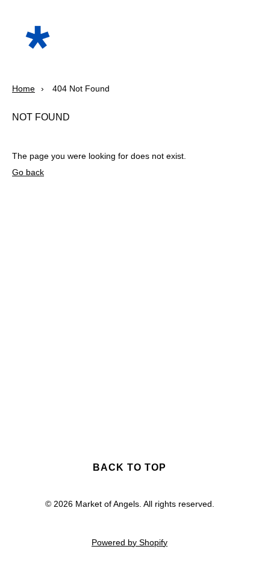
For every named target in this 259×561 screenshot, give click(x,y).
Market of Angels (107, 504)
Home (23, 88)
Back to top (129, 467)
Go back (28, 172)
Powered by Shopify (129, 542)
